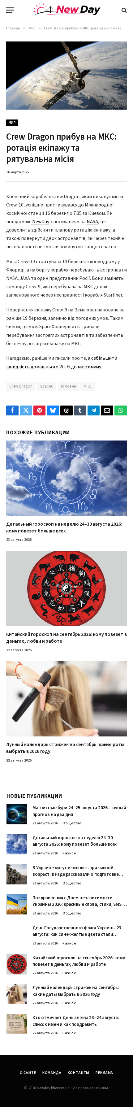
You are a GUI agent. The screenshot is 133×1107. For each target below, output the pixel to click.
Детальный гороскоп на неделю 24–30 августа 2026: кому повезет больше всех (64, 527)
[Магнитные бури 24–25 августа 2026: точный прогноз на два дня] (16, 814)
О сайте (28, 1072)
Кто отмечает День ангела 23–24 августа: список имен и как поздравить (75, 1020)
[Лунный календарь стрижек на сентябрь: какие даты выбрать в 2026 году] (66, 699)
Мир (12, 122)
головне (68, 386)
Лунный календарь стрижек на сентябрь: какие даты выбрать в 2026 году (65, 748)
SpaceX (46, 386)
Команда (52, 1072)
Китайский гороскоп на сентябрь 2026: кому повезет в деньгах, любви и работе (66, 638)
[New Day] (66, 10)
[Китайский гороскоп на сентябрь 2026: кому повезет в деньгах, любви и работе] (66, 588)
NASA (92, 221)
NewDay (40, 221)
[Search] (123, 10)
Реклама (104, 1072)
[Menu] (10, 10)
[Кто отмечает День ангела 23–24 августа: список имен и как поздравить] (16, 1024)
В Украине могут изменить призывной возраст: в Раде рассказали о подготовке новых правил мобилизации (75, 874)
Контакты (79, 1072)
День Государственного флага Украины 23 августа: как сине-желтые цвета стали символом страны (76, 934)
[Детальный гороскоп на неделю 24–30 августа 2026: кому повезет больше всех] (66, 478)
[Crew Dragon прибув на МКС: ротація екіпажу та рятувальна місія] (66, 75)
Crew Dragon (20, 386)
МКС (87, 386)
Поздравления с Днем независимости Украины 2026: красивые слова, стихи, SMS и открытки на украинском (78, 904)
